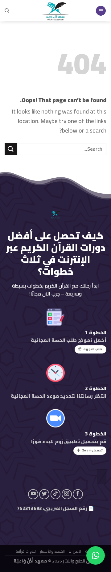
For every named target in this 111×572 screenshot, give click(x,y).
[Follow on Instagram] (67, 494)
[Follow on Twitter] (44, 494)
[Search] (7, 11)
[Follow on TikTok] (56, 494)
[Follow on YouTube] (33, 494)
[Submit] (11, 149)
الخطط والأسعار (52, 551)
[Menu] (101, 11)
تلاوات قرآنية (25, 551)
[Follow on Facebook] (78, 494)
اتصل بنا (75, 551)
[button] (95, 555)
